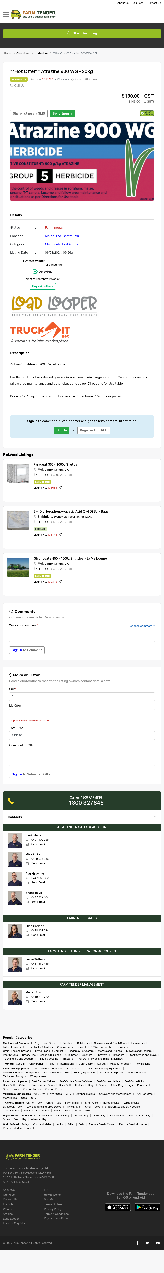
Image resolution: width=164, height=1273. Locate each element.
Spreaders (118, 1055)
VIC (77, 236)
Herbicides (41, 53)
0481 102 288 (40, 839)
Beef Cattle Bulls (134, 1081)
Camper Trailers (85, 1094)
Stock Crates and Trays (143, 1055)
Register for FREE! (94, 430)
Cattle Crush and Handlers (47, 1068)
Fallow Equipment (13, 1047)
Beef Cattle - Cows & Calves (75, 1081)
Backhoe (68, 1043)
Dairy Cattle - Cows (43, 1085)
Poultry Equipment (85, 1072)
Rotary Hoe (29, 1055)
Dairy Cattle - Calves (15, 1085)
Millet (71, 1124)
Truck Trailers (62, 1110)
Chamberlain (36, 1064)
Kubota (101, 1064)
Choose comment (141, 626)
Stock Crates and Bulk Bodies (122, 1107)
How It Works (52, 1194)
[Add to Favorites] (60, 488)
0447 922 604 (40, 897)
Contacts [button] (15, 817)
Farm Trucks (91, 1103)
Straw (6, 1119)
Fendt (52, 1064)
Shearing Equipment (112, 1072)
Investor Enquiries (14, 1223)
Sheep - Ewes (11, 1089)
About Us (123, 3)
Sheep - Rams (53, 1089)
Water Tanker (83, 1110)
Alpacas (22, 1081)
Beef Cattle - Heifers (108, 1081)
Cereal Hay (45, 1115)
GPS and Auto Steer (102, 1047)
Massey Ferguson (120, 1064)
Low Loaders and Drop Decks (43, 1107)
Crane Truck (53, 1103)
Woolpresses (38, 1076)
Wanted (8, 1209)
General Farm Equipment (71, 1047)
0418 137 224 (40, 930)
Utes (24, 1098)
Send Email (38, 844)
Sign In (62, 430)
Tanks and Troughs (14, 1076)
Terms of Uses (53, 1204)
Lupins (60, 1124)
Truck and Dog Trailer (36, 1110)
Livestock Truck (12, 1107)
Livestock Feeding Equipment (103, 1068)
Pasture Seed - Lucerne (133, 1124)
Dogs (91, 1085)
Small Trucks (92, 1107)
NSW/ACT (87, 516)
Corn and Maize (42, 1124)
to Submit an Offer (32, 774)
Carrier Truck (34, 1103)
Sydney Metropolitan (66, 516)
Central (68, 236)
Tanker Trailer (11, 1110)
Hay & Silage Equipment (49, 1051)
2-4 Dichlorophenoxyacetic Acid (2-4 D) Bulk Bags (71, 511)
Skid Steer (71, 1055)
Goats (102, 1085)
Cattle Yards (74, 1068)
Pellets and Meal (12, 1128)
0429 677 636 (40, 859)
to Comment (27, 650)
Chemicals (23, 53)
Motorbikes (10, 1098)
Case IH (20, 1064)
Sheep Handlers (137, 1072)
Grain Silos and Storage (17, 1051)
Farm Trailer (72, 1103)
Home (8, 53)
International (67, 1064)
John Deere (86, 1064)
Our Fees (138, 3)
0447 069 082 (40, 878)
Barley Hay (28, 1115)
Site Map (49, 1199)
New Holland (142, 1064)
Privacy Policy (53, 1209)
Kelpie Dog (116, 1085)
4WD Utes (56, 1094)
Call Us (18, 85)
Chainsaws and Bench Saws (110, 1043)
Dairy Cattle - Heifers (71, 1085)
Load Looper (11, 1218)
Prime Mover (73, 1107)
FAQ (47, 1190)
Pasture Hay (117, 1115)
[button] (147, 113)
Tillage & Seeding (48, 1059)
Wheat (30, 1128)
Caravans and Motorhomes (115, 1094)
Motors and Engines (110, 1051)
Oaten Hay (99, 1115)
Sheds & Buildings (50, 1055)
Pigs (130, 1085)
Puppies (142, 1085)
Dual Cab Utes (144, 1094)
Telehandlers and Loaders (18, 1059)
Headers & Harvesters (81, 1051)
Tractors (68, 1059)
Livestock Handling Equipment (21, 1072)
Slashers (87, 1055)
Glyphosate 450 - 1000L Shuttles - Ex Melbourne (70, 558)
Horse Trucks (111, 1103)
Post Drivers (10, 1055)
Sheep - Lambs (32, 1089)
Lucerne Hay (81, 1115)
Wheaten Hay (39, 1119)
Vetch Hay (20, 1119)
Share (93, 79)
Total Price (16, 728)
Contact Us (154, 3)
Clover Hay (62, 1115)
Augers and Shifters (46, 1043)
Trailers (81, 1059)
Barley (25, 1124)
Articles (8, 1214)
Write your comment (23, 625)
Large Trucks (131, 1103)
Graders (123, 1047)
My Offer (15, 705)
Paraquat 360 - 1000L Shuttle (56, 464)
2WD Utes (39, 1094)
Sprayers (102, 1055)
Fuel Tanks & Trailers (40, 1047)
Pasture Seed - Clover (102, 1124)
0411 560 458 (40, 963)
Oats (82, 1124)
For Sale (8, 1204)
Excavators (138, 1043)
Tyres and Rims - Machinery (107, 1059)
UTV (33, 1098)
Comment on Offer (22, 745)
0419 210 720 (40, 997)
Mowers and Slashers (139, 1051)
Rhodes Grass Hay (139, 1115)
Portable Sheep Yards (56, 1072)
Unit (12, 689)
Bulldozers (83, 1043)
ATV (68, 1094)
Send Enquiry (63, 113)
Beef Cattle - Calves (43, 1081)
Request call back (42, 286)
